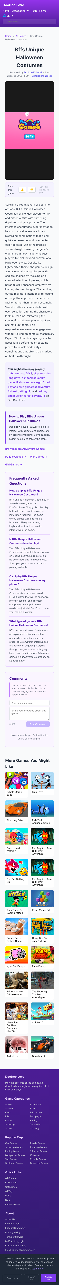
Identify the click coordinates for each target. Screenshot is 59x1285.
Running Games (38, 1147)
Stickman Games (14, 1163)
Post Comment (38, 724)
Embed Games (12, 1204)
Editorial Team (12, 1223)
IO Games (35, 1155)
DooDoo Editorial (33, 72)
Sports (8, 1128)
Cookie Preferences (15, 1245)
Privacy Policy (12, 1232)
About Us (10, 1219)
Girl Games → (13, 464)
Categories (11, 1187)
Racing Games (12, 1151)
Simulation (35, 1124)
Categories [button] (20, 10)
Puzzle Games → (15, 456)
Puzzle (8, 1120)
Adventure (35, 1104)
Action (8, 1104)
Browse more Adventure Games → (26, 448)
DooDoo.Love (13, 5)
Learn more (37, 1268)
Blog (7, 1200)
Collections (11, 1182)
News (42, 10)
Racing (33, 1120)
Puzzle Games (37, 1143)
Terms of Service (14, 1237)
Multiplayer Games (15, 1155)
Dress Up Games (39, 1163)
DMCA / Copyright (14, 1241)
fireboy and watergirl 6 (30, 382)
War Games (11, 1159)
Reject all (31, 1278)
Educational (36, 1112)
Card (7, 1112)
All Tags (9, 1191)
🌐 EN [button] (8, 15)
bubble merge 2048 (20, 373)
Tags (34, 10)
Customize (12, 1278)
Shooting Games (14, 1147)
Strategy (34, 1128)
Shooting (10, 1124)
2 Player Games (38, 1151)
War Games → (38, 456)
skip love (39, 373)
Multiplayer (36, 1116)
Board (33, 1108)
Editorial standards (42, 75)
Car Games (11, 1143)
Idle (7, 1116)
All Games (21, 36)
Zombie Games (38, 1159)
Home (6, 10)
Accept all (48, 1278)
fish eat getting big (19, 391)
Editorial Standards (15, 1228)
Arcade (9, 1108)
